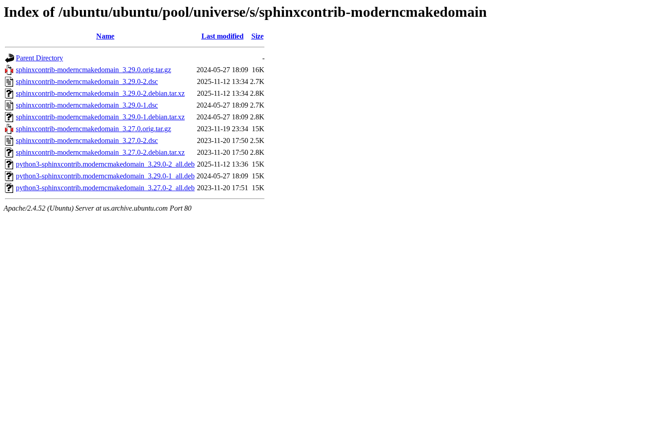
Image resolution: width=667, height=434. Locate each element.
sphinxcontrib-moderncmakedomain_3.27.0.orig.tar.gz (93, 129)
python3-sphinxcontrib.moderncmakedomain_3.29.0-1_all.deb (105, 176)
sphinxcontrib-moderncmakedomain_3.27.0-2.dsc (87, 140)
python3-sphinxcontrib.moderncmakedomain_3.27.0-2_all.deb (105, 188)
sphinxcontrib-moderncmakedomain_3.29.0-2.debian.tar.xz (100, 93)
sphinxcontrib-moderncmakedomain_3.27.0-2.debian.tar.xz (100, 152)
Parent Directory (39, 58)
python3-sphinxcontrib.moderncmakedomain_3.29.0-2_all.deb (105, 164)
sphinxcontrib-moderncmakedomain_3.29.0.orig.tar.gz (93, 70)
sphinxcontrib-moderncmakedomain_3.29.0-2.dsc (87, 81)
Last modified (222, 36)
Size (257, 36)
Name (105, 36)
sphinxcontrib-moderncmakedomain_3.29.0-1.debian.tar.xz (100, 117)
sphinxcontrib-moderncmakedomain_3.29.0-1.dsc (87, 105)
